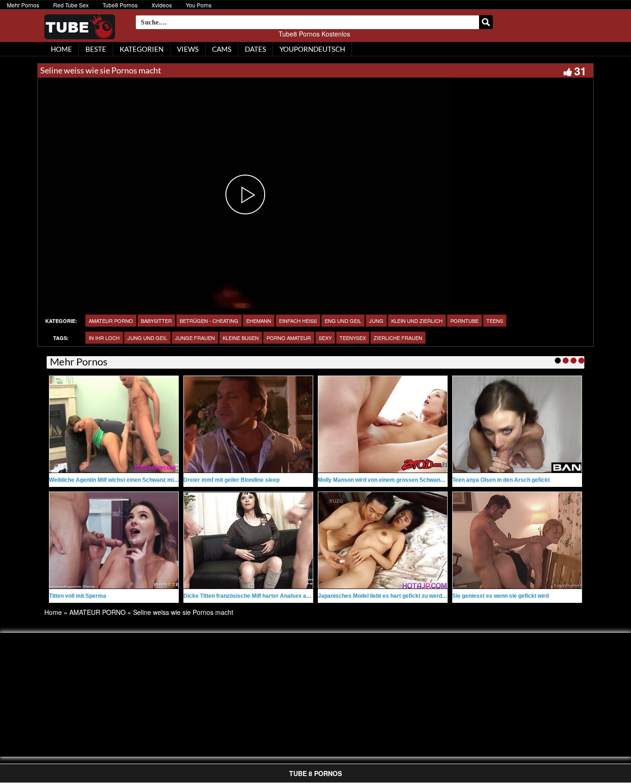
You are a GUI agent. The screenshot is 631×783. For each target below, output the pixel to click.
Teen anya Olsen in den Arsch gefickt (501, 480)
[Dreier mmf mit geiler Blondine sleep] (248, 424)
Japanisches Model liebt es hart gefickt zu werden (383, 596)
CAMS (221, 49)
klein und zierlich (417, 320)
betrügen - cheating (209, 320)
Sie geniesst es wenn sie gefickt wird (500, 596)
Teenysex (353, 337)
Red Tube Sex (71, 5)
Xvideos (162, 5)
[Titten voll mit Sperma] (114, 540)
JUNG (376, 320)
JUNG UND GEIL (147, 337)
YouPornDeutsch (312, 49)
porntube (464, 320)
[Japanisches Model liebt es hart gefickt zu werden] (383, 540)
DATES (255, 49)
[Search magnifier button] (486, 22)
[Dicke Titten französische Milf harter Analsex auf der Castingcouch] (248, 540)
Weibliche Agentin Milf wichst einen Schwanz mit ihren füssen (129, 480)
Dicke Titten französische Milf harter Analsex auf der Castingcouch (271, 596)
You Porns (199, 5)
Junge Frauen (195, 337)
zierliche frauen (398, 337)
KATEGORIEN (142, 49)
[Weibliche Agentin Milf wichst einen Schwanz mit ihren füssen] (114, 424)
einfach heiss (298, 320)
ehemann (258, 320)
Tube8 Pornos (120, 5)
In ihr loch (104, 337)
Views (188, 49)
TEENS (494, 320)
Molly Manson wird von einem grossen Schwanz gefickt (390, 480)
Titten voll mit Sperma (77, 596)
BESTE (95, 49)
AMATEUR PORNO (111, 320)
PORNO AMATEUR (289, 337)
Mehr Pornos (23, 5)
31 (580, 71)
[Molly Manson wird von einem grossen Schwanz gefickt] (383, 424)
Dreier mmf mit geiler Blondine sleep (231, 480)
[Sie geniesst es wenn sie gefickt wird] (517, 540)
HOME (61, 49)
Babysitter (156, 320)
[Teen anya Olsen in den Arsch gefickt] (517, 424)
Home (53, 612)
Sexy (325, 337)
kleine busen (241, 337)
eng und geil (343, 320)
